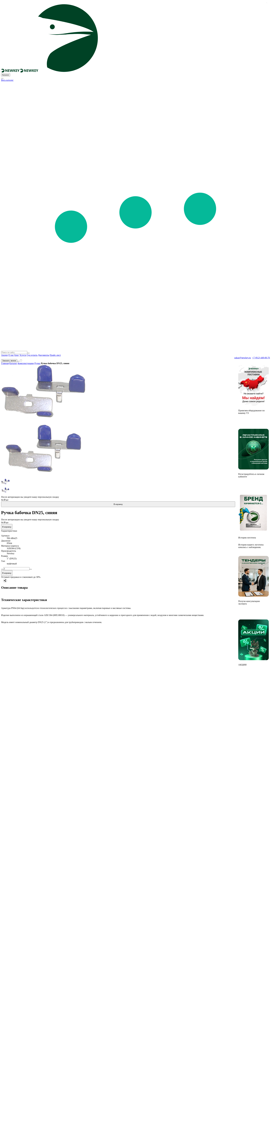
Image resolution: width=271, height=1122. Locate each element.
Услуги (22, 355)
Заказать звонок (9, 361)
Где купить (32, 355)
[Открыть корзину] (18, 361)
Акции (4, 355)
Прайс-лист (55, 355)
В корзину (118, 504)
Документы (43, 355)
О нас (11, 355)
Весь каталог (7, 80)
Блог (16, 355)
